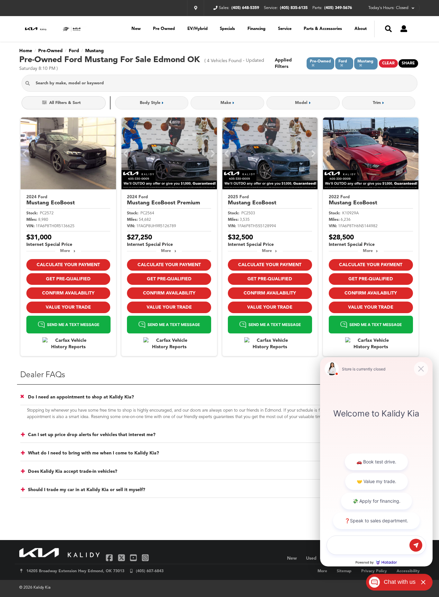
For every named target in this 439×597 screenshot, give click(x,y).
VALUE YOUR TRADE (68, 307)
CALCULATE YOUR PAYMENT (68, 265)
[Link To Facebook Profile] (110, 557)
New (136, 29)
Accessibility (408, 571)
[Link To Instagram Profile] (145, 557)
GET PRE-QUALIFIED (68, 279)
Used (311, 558)
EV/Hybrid (197, 29)
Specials (227, 29)
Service (284, 29)
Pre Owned (164, 29)
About (360, 29)
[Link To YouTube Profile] (134, 557)
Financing (256, 29)
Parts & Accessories (323, 29)
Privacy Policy (374, 571)
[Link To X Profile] (122, 557)
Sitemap (344, 571)
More (65, 251)
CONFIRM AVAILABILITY (68, 293)
